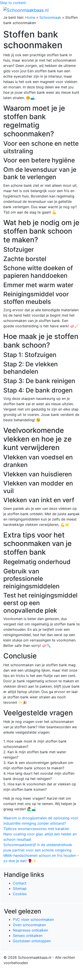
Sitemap (20, 888)
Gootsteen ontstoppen (32, 941)
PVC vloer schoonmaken (33, 919)
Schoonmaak (50, 17)
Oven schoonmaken (29, 925)
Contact (19, 883)
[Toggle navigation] (73, 10)
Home (30, 17)
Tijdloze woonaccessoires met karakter (36, 828)
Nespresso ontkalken (30, 930)
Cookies (20, 894)
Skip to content (13, 2)
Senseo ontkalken (27, 935)
